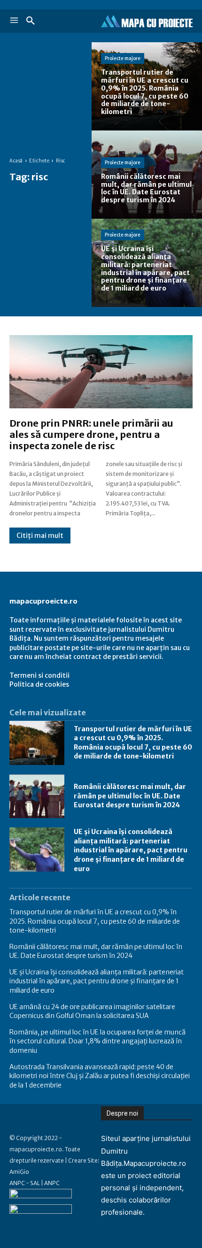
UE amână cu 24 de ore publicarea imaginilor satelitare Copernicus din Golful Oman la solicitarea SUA (92, 1011)
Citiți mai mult (39, 535)
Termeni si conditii (39, 675)
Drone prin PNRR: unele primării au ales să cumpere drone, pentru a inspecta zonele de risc (91, 434)
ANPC (52, 1183)
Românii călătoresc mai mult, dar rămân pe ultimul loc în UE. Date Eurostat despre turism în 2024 (130, 795)
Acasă (16, 161)
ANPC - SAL (24, 1183)
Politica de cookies (39, 684)
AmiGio (19, 1171)
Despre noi (122, 1113)
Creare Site (83, 1160)
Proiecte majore (122, 58)
